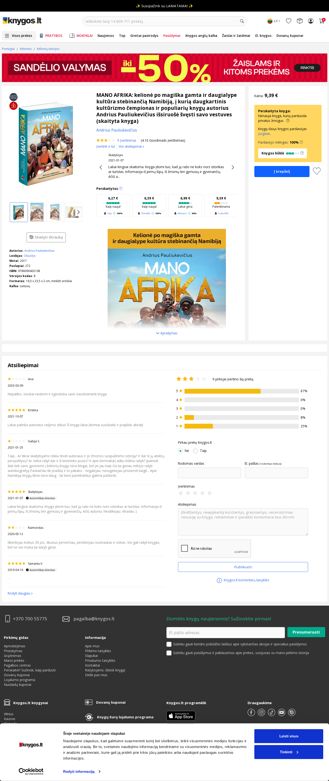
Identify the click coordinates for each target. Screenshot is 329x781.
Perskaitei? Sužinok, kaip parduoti (30, 670)
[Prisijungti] (310, 21)
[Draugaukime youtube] (282, 714)
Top (122, 35)
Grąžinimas (12, 655)
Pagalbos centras (17, 665)
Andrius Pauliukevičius (39, 251)
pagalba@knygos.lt (94, 619)
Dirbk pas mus (96, 675)
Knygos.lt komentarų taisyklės (246, 580)
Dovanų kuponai (289, 35)
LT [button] (276, 21)
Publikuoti (243, 566)
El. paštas (252, 463)
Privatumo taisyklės (100, 660)
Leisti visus (288, 736)
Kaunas (9, 718)
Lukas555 (223, 213)
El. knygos (263, 35)
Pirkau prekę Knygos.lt (195, 442)
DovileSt (145, 213)
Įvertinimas (186, 486)
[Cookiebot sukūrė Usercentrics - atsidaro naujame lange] (31, 771)
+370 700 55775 (30, 619)
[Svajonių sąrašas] (288, 21)
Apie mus (92, 646)
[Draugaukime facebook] (252, 714)
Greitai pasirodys (144, 35)
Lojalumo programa (19, 679)
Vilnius (8, 714)
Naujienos (106, 35)
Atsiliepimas (187, 504)
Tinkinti (286, 752)
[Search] (242, 21)
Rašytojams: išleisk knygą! (105, 670)
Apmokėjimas (14, 646)
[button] (301, 142)
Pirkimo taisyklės (98, 651)
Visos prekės (22, 35)
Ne (187, 451)
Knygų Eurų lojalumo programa (125, 717)
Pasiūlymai (171, 35)
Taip (203, 451)
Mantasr (182, 213)
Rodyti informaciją (78, 771)
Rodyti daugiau (19, 593)
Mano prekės (14, 660)
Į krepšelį (282, 171)
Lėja (109, 213)
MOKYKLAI (85, 35)
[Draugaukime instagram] (262, 714)
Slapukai (91, 655)
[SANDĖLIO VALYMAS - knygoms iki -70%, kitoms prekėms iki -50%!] (164, 67)
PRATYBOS (53, 35)
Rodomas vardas (191, 463)
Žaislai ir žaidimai (236, 35)
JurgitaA (264, 133)
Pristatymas (13, 651)
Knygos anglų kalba (201, 35)
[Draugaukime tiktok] (272, 714)
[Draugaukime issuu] (291, 714)
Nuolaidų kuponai (17, 684)
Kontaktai (92, 665)
